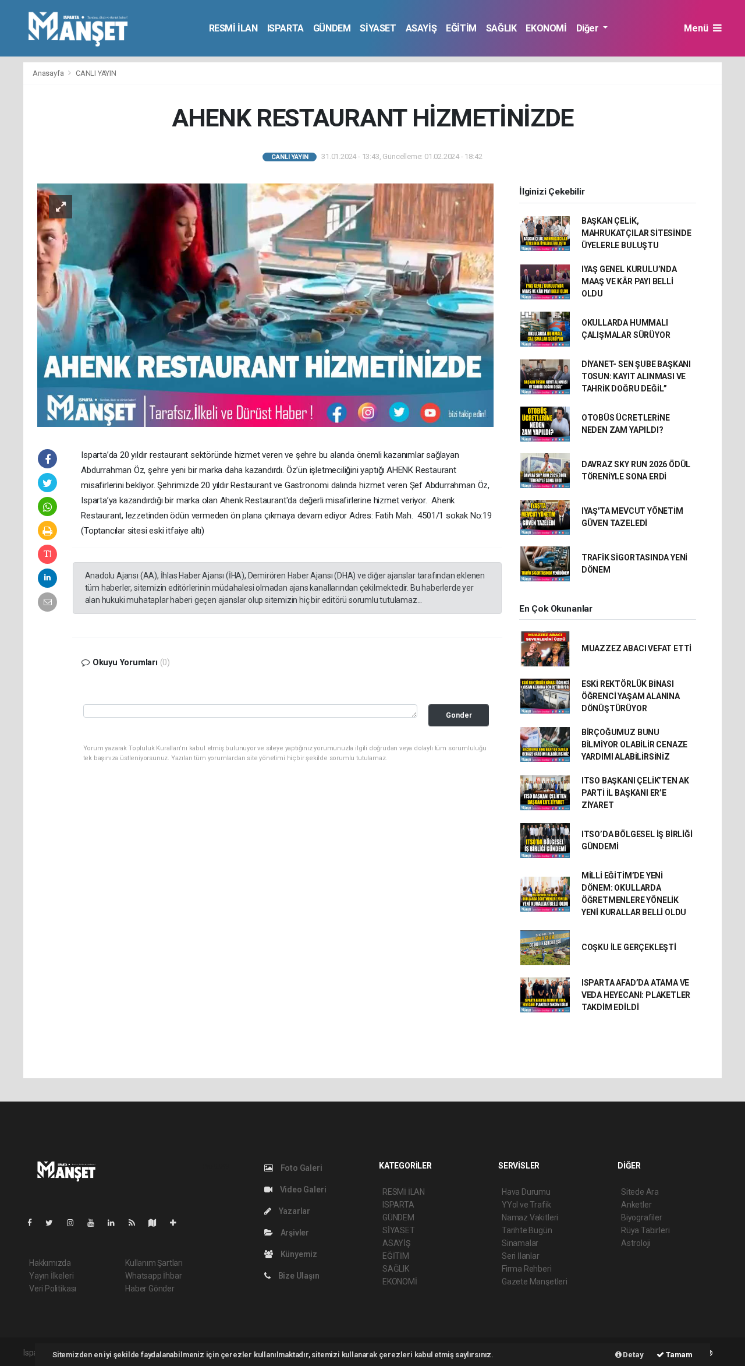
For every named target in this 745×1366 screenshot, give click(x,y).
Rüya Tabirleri (645, 1230)
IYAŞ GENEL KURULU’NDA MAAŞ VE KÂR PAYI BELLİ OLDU (629, 281)
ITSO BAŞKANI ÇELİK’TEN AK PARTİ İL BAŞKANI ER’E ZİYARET (635, 793)
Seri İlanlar (521, 1256)
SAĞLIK (501, 28)
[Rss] (136, 1222)
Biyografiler (641, 1217)
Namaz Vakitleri (530, 1217)
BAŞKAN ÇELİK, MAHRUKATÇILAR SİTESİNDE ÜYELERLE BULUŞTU (636, 233)
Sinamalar (520, 1243)
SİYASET (378, 28)
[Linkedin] (116, 1222)
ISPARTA (285, 28)
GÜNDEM (332, 28)
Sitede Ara (640, 1191)
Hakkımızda (50, 1263)
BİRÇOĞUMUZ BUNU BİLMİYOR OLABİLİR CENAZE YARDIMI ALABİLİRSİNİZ (634, 744)
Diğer (588, 28)
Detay (633, 1354)
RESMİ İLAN (233, 28)
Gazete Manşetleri (534, 1281)
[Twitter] (53, 1222)
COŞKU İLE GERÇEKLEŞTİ (628, 947)
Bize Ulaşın (298, 1275)
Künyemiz (298, 1254)
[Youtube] (95, 1222)
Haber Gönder (150, 1288)
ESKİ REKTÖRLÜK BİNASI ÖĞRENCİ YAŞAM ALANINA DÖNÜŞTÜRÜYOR (630, 696)
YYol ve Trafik (526, 1204)
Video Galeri (302, 1189)
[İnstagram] (75, 1222)
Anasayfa (49, 73)
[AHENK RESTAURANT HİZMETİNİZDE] (265, 304)
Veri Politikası (52, 1288)
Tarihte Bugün (527, 1230)
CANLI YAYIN (96, 73)
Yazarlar (293, 1211)
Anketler (636, 1204)
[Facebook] (34, 1222)
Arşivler (294, 1232)
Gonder (459, 715)
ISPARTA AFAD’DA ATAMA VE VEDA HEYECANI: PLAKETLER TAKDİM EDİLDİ (635, 995)
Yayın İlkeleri (51, 1275)
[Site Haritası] (157, 1222)
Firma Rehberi (527, 1268)
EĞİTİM (461, 28)
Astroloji (635, 1243)
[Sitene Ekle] (178, 1222)
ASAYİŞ (421, 28)
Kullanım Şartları (154, 1263)
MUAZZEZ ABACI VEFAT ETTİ (636, 648)
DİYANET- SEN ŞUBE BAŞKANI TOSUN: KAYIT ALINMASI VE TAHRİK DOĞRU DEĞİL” (636, 376)
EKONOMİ (546, 28)
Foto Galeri (300, 1168)
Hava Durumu (526, 1191)
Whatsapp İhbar (153, 1275)
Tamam (678, 1354)
